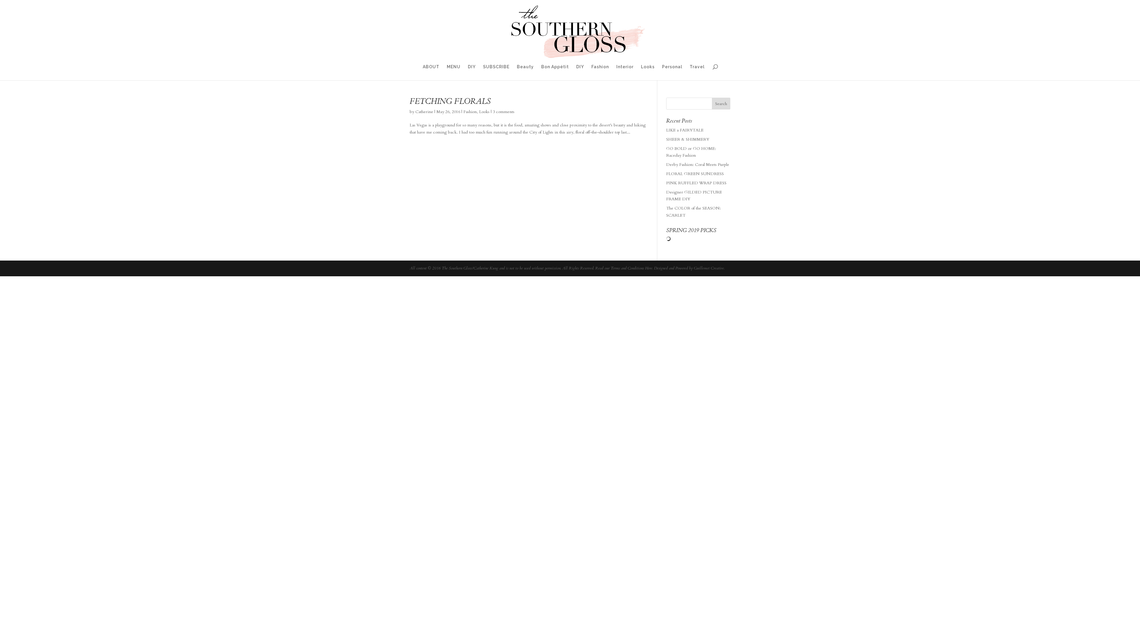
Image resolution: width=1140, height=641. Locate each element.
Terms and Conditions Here (631, 268)
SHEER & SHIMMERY (687, 139)
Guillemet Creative (709, 268)
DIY (472, 67)
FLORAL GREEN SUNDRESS (695, 174)
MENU (453, 67)
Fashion (600, 67)
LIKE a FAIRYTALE (685, 130)
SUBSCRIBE (496, 67)
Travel (697, 67)
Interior (625, 67)
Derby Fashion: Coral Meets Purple (697, 164)
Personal (672, 67)
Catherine (424, 112)
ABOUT (431, 67)
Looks (648, 67)
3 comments (503, 112)
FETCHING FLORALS (450, 101)
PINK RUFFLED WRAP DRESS (696, 183)
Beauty (525, 67)
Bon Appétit (555, 67)
